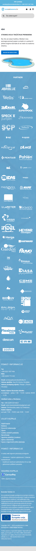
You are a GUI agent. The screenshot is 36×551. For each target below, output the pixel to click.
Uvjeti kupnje (5, 424)
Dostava (4, 426)
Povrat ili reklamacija (8, 428)
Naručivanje (5, 435)
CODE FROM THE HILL (16, 527)
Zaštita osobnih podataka (10, 433)
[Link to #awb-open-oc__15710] (33, 9)
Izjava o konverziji (7, 440)
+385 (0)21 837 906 (27, 4)
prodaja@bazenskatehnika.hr (12, 4)
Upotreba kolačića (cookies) (10, 437)
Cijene (3, 430)
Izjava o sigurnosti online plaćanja (13, 442)
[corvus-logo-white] (8, 474)
